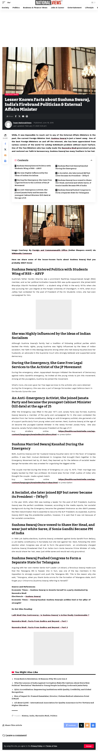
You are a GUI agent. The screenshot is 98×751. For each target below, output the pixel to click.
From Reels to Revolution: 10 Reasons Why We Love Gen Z (40, 679)
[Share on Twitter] (19, 116)
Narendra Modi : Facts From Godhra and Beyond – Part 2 (40, 627)
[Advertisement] (49, 28)
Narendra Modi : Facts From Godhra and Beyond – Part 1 (39, 621)
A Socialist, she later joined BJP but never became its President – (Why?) (72, 174)
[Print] (26, 116)
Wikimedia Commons (22, 253)
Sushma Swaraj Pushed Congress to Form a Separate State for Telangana (73, 191)
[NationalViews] (49, 2)
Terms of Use (51, 746)
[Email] (23, 116)
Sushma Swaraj (58, 138)
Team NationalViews (22, 123)
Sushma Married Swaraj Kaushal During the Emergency (71, 167)
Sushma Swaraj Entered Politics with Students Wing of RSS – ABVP (33, 167)
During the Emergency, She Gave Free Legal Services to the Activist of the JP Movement (33, 182)
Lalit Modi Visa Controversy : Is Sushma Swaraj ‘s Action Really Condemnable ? (50, 615)
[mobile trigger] (4, 2)
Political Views (12, 94)
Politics (53, 716)
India (31, 716)
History (25, 716)
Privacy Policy (36, 746)
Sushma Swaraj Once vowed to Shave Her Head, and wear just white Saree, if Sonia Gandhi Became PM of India (73, 183)
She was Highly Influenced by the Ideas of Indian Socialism (31, 174)
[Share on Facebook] (15, 116)
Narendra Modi (69, 148)
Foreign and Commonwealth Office (50, 250)
